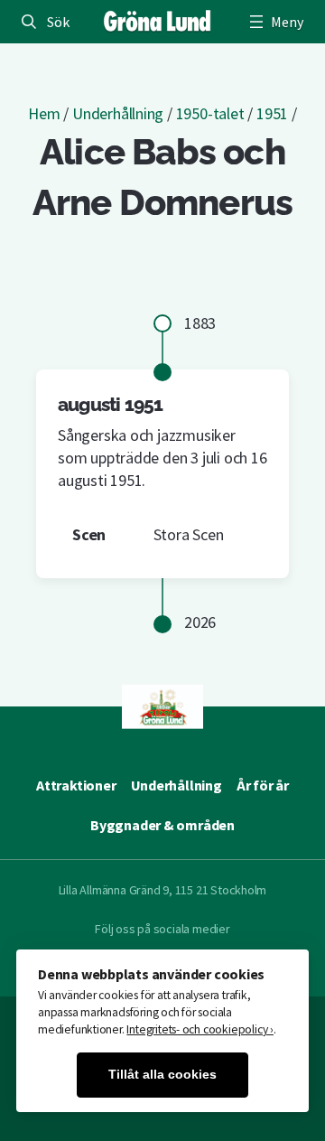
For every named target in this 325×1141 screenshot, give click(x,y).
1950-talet (210, 113)
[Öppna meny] (274, 21)
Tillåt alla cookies (162, 1074)
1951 (272, 113)
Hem (44, 113)
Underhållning (117, 113)
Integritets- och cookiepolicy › (200, 1029)
